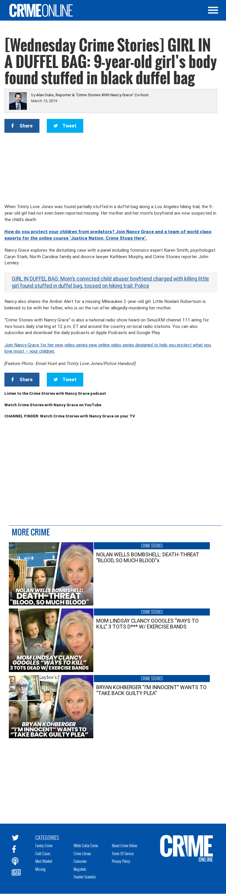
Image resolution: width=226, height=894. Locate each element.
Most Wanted (43, 861)
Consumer (80, 861)
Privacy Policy (121, 861)
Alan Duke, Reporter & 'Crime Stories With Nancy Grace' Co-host (92, 95)
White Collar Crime (86, 845)
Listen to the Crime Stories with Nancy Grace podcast (55, 393)
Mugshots (80, 869)
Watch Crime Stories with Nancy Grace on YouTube (52, 405)
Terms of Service (123, 853)
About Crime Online (124, 845)
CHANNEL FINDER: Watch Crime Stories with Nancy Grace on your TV (69, 416)
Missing (40, 869)
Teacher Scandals (85, 877)
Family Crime (43, 845)
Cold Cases (42, 853)
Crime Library (82, 853)
